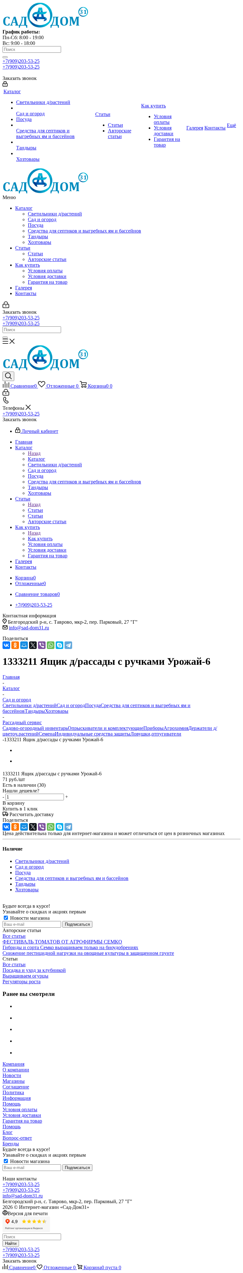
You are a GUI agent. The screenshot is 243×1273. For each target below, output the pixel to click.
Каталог (24, 208)
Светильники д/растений (55, 213)
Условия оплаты (45, 270)
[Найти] (5, 57)
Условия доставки (47, 276)
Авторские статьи (47, 259)
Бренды (11, 1143)
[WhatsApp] (50, 645)
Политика (13, 1092)
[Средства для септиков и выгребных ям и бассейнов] (55, 125)
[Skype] (59, 645)
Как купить (27, 265)
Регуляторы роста (21, 981)
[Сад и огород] (55, 108)
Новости (12, 1075)
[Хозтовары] (55, 153)
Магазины (14, 1081)
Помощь (12, 1103)
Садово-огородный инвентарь (35, 728)
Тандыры (38, 236)
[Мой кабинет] (5, 85)
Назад (34, 453)
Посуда (35, 225)
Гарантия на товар (47, 282)
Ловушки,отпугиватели (155, 734)
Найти (10, 1243)
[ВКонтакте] (6, 645)
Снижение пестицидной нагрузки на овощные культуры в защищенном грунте (88, 953)
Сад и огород (42, 219)
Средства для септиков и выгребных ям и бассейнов (84, 230)
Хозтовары (39, 242)
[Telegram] (68, 645)
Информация (17, 1098)
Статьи (22, 248)
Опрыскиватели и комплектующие (105, 728)
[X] (33, 645)
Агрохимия (176, 728)
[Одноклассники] (15, 645)
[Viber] (42, 645)
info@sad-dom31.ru (29, 627)
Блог (8, 1132)
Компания (13, 1064)
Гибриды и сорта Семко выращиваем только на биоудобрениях (70, 947)
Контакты (25, 293)
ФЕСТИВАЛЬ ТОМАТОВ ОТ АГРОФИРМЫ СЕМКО (62, 941)
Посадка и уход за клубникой (34, 970)
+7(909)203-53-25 (21, 61)
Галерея (23, 287)
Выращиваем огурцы (25, 976)
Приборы (153, 728)
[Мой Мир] (24, 645)
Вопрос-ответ (17, 1138)
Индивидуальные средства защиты (92, 734)
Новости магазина (29, 918)
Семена (47, 734)
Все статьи (14, 936)
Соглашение (16, 1086)
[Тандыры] (55, 142)
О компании (16, 1069)
